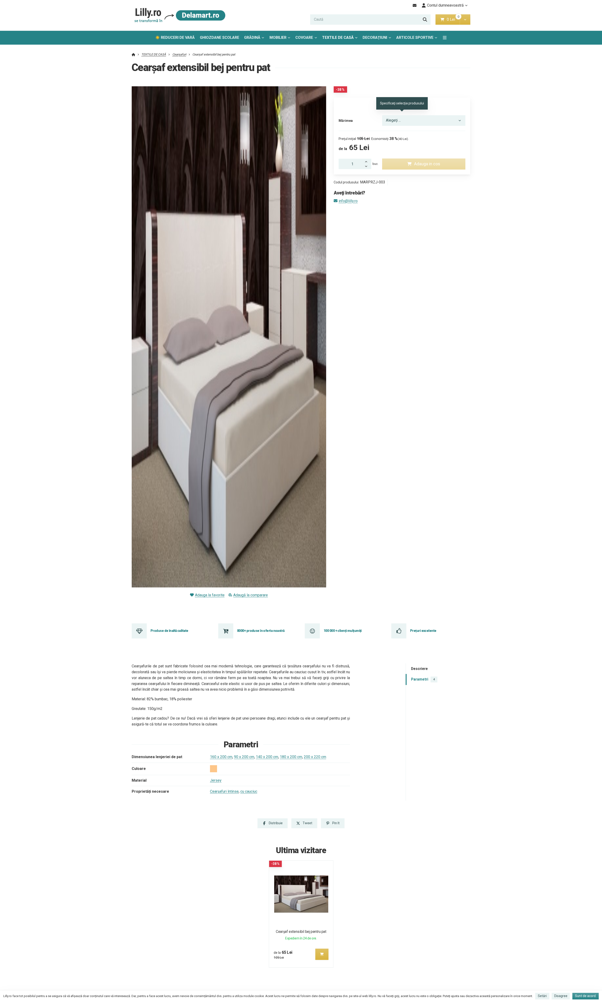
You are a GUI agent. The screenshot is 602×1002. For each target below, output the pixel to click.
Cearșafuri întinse (224, 791)
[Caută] (425, 19)
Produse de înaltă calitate (169, 631)
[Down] (367, 166)
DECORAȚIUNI (375, 37)
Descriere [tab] (419, 668)
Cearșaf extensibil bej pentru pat (301, 931)
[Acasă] (179, 15)
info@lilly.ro (348, 201)
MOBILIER (277, 37)
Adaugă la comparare (250, 595)
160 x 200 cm (221, 757)
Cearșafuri (179, 54)
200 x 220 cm (315, 757)
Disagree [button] (560, 996)
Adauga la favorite (210, 595)
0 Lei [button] (453, 19)
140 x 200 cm (267, 757)
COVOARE (304, 37)
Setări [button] (542, 996)
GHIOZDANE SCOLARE (219, 37)
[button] (465, 19)
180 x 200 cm (291, 757)
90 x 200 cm (244, 757)
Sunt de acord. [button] (585, 996)
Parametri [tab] (423, 679)
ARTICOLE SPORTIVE (414, 37)
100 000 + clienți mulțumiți (343, 631)
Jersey (216, 780)
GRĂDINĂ (252, 37)
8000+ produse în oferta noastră (261, 631)
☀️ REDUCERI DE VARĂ (175, 37)
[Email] (414, 5)
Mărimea (346, 121)
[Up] (367, 161)
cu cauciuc (248, 791)
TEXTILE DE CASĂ (338, 37)
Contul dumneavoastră (445, 5)
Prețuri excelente (423, 631)
